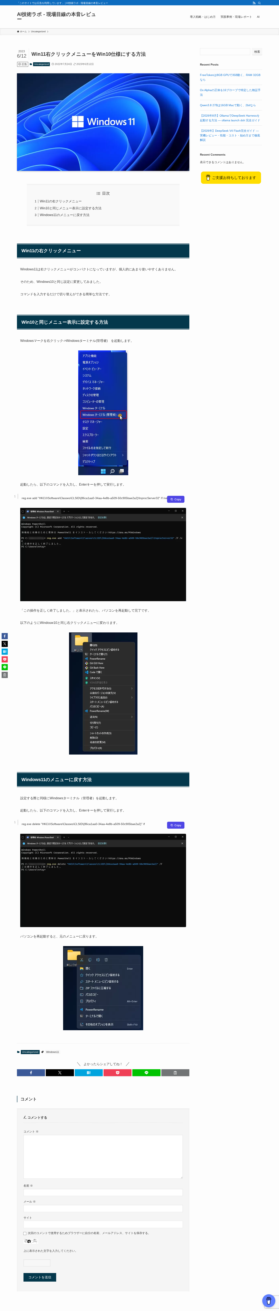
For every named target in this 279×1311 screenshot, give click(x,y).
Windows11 (52, 1052)
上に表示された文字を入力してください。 (50, 1250)
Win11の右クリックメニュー (61, 201)
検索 (257, 51)
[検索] (259, 3)
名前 (28, 1185)
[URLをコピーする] (175, 1072)
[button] (31, 1072)
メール (29, 1201)
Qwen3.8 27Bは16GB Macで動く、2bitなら (228, 105)
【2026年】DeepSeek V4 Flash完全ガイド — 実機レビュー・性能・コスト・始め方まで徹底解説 (230, 135)
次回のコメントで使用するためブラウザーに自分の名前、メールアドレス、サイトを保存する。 (89, 1233)
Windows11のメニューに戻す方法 (64, 215)
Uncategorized (41, 64)
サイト (27, 1217)
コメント (31, 1131)
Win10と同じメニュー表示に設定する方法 (71, 208)
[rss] (254, 3)
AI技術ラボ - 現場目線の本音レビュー (56, 17)
